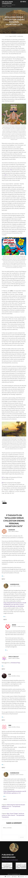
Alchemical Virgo (15, 662)
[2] (5, 175)
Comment (22, 837)
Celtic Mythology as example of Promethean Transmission (7, 865)
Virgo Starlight (13, 656)
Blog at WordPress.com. (14, 874)
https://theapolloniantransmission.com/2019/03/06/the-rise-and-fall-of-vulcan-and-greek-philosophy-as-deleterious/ (15, 604)
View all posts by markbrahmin (10, 860)
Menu (24, 1)
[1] (11, 169)
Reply (3, 579)
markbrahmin (20, 36)
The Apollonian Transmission (7, 2)
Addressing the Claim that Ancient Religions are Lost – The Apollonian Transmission (13, 806)
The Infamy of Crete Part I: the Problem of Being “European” (21, 865)
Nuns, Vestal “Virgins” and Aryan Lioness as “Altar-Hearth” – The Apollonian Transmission (13, 815)
